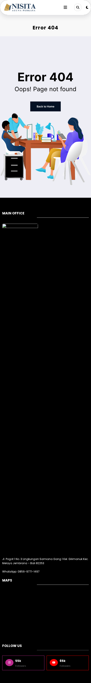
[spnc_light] (87, 7)
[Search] (77, 7)
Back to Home (45, 106)
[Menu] (65, 7)
